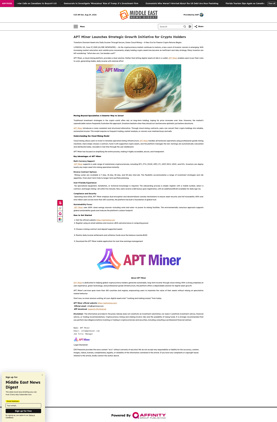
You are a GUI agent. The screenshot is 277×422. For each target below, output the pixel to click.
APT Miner (173, 58)
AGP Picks (7, 3)
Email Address (13, 401)
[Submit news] (60, 203)
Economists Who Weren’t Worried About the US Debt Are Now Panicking (182, 3)
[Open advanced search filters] (189, 26)
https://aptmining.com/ (107, 303)
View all (271, 3)
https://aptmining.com (105, 220)
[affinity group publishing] (60, 213)
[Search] (184, 26)
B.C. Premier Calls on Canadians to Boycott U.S (33, 3)
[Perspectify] (60, 208)
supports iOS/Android (97, 309)
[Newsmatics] (60, 219)
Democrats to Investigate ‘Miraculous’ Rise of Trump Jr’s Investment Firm (101, 3)
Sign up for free (23, 411)
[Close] (42, 375)
